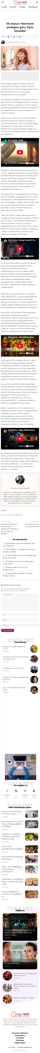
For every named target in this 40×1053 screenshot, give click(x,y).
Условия (20, 1038)
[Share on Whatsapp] (11, 36)
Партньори (20, 1043)
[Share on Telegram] (17, 36)
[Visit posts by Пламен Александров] (3, 42)
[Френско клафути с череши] (7, 999)
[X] (16, 793)
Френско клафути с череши (23, 998)
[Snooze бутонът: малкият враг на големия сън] (34, 659)
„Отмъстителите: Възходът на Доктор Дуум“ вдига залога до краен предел (20, 932)
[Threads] (34, 793)
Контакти (20, 1035)
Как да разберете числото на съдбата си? (11, 894)
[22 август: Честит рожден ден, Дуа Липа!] (34, 680)
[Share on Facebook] (5, 36)
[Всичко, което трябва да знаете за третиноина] (20, 955)
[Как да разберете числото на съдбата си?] (31, 894)
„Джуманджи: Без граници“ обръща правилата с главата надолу (24, 986)
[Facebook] (7, 793)
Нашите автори (20, 1033)
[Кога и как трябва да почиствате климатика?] (31, 869)
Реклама (20, 1040)
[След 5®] (20, 2)
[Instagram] (25, 793)
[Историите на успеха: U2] (34, 669)
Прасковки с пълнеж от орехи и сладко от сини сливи (12, 881)
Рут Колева (14, 515)
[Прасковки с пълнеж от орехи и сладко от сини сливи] (31, 882)
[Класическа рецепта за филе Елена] (31, 859)
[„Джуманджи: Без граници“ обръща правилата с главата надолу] (7, 987)
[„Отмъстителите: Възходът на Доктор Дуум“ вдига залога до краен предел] (20, 927)
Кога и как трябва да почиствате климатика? (11, 869)
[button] (3, 2)
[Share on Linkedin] (14, 36)
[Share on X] (8, 36)
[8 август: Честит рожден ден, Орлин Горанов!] (7, 975)
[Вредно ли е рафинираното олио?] (34, 649)
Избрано (20, 910)
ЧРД (20, 515)
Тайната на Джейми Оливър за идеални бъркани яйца (11, 836)
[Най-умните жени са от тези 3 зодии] (31, 814)
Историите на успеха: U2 (13, 668)
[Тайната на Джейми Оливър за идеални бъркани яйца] (31, 837)
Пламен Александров (12, 42)
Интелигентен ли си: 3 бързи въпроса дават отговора (12, 824)
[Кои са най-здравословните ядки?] (34, 690)
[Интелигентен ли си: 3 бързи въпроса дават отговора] (31, 824)
